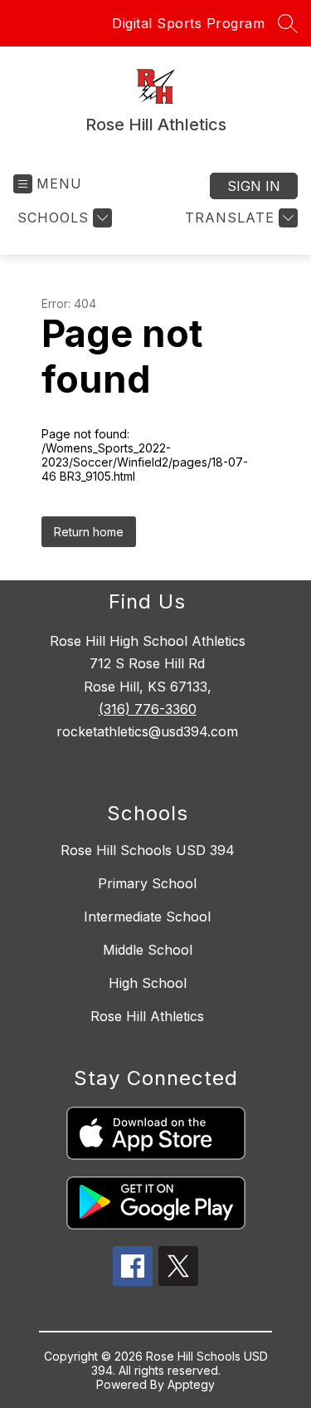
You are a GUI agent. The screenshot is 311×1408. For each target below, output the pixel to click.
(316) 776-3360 (148, 709)
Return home (89, 532)
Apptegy (191, 1384)
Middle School (147, 949)
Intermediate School (147, 916)
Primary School (147, 883)
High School (148, 983)
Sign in (253, 186)
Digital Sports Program (188, 23)
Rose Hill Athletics (147, 1016)
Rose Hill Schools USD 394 (148, 850)
